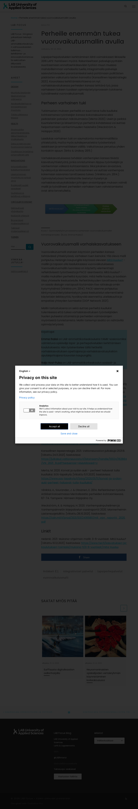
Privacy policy (27, 397)
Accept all (54, 426)
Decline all (83, 426)
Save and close (69, 433)
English (23, 371)
